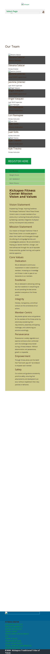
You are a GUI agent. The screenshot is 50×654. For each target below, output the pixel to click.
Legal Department (13, 643)
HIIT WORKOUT (14, 179)
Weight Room (14, 175)
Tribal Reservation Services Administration (18, 646)
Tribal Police (11, 638)
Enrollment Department (17, 634)
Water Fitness (14, 183)
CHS (6, 636)
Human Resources (13, 629)
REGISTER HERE (18, 161)
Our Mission (13, 171)
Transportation (13, 641)
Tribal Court (11, 631)
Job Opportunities (13, 624)
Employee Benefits (13, 626)
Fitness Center (12, 622)
